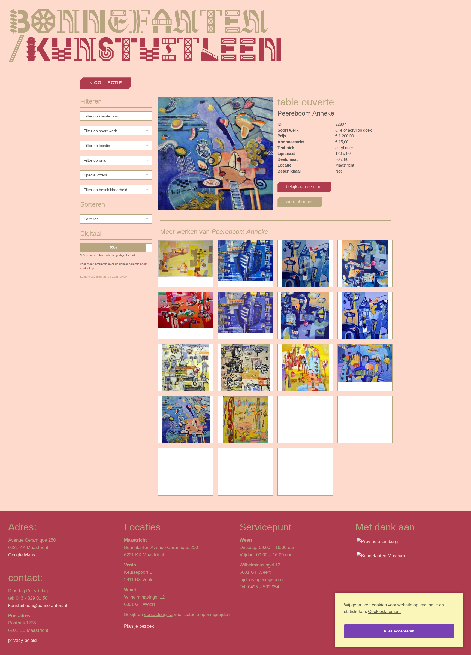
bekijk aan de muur (304, 186)
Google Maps (21, 554)
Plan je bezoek (139, 626)
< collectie (106, 82)
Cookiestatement (384, 611)
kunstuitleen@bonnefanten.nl (37, 605)
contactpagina (158, 614)
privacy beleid (22, 640)
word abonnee (300, 201)
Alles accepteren (399, 631)
